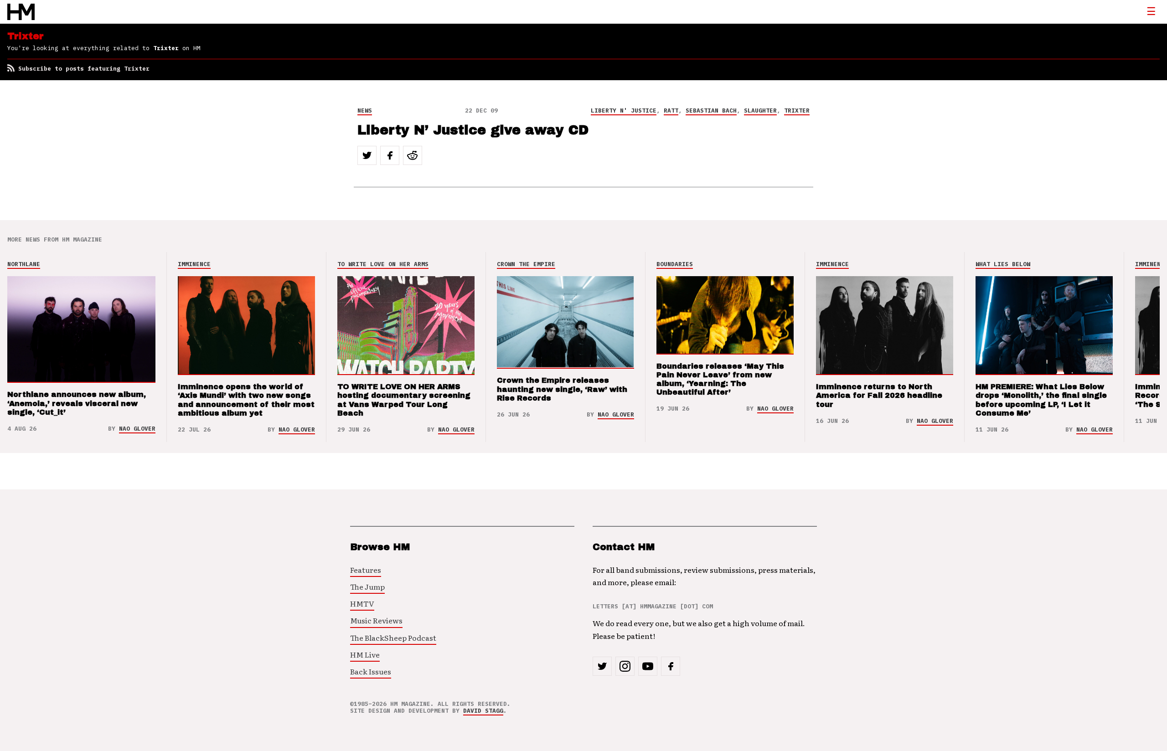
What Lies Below (1003, 264)
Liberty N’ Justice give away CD (473, 130)
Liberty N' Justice (623, 110)
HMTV (362, 603)
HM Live (365, 654)
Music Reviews (376, 620)
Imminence (194, 264)
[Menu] (1151, 12)
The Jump (367, 586)
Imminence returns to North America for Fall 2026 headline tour (879, 395)
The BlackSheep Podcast (393, 637)
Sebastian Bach (711, 110)
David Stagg (483, 711)
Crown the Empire (526, 264)
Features (365, 569)
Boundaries (674, 264)
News (364, 110)
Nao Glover (137, 428)
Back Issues (370, 671)
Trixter (797, 110)
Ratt (671, 110)
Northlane (23, 264)
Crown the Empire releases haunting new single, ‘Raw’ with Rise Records (562, 388)
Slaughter (760, 110)
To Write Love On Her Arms (383, 264)
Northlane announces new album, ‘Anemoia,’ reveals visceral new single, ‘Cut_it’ (76, 403)
